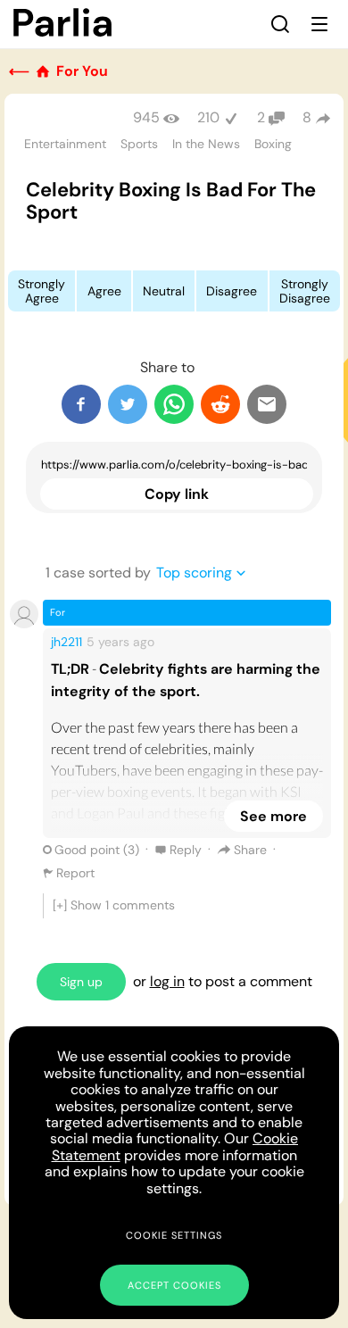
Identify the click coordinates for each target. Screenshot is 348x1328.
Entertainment (65, 144)
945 (146, 117)
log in (167, 981)
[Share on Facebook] (81, 404)
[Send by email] (266, 404)
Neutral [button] (164, 291)
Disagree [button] (231, 291)
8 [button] (306, 117)
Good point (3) (96, 850)
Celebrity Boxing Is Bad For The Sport (171, 201)
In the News (206, 144)
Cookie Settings (174, 1235)
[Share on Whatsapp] (174, 404)
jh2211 (66, 642)
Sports (139, 144)
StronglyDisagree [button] (304, 291)
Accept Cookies (174, 1285)
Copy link (177, 494)
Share (250, 850)
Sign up (81, 982)
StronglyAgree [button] (41, 291)
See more (273, 816)
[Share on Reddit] (220, 404)
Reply (186, 850)
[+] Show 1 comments (114, 905)
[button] (280, 24)
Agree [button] (104, 291)
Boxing (273, 144)
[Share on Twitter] (127, 404)
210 (208, 117)
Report (75, 873)
